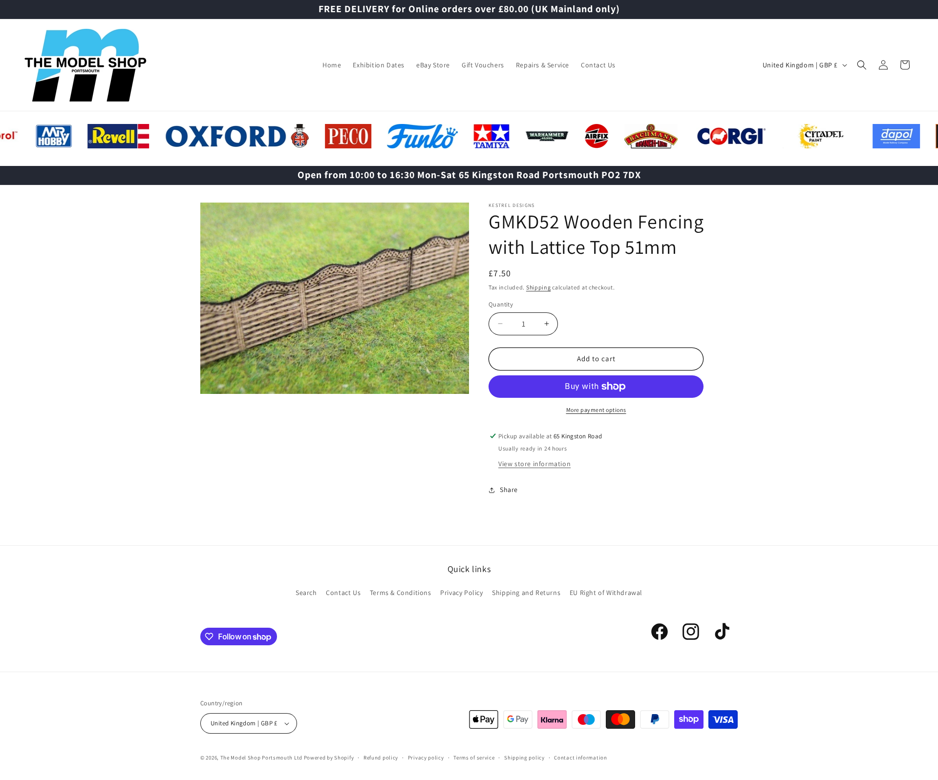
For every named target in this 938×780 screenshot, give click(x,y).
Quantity (501, 304)
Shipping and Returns (526, 592)
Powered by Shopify (329, 757)
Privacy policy (426, 757)
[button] (862, 65)
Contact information (580, 757)
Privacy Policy (461, 592)
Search (306, 592)
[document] (334, 301)
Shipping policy (524, 757)
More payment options (596, 409)
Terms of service (473, 757)
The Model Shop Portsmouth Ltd (261, 757)
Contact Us (343, 592)
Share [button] (509, 489)
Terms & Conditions (400, 592)
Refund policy (380, 757)
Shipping (538, 287)
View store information (534, 463)
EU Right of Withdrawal (606, 592)
